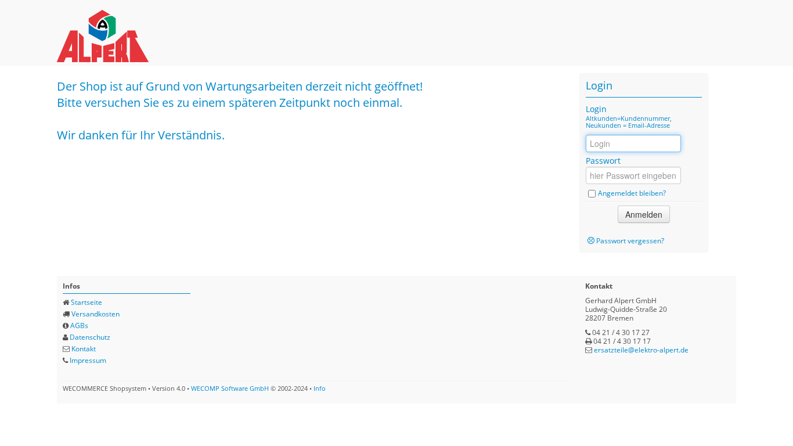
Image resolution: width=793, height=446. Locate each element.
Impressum (88, 360)
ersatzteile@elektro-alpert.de (641, 350)
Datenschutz (90, 337)
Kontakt (83, 349)
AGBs (79, 325)
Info (319, 388)
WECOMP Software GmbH (230, 388)
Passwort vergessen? (630, 241)
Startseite (86, 302)
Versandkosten (95, 314)
